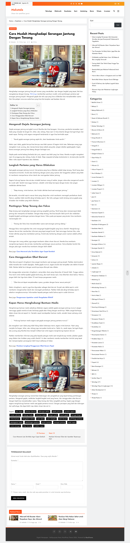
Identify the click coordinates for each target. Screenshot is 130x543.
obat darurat (63, 419)
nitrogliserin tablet (28, 419)
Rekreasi (94, 370)
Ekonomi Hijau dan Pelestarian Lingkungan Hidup (105, 91)
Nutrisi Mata (95, 295)
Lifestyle (94, 268)
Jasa (93, 197)
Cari (91, 20)
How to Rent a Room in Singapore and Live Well (106, 76)
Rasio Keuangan (96, 366)
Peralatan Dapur (96, 339)
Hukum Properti (96, 169)
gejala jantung (57, 411)
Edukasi (94, 122)
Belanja (94, 106)
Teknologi (48, 11)
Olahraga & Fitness (97, 299)
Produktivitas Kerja (97, 358)
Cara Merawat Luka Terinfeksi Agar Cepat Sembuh (36, 251)
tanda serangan (15, 426)
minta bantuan (14, 419)
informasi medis (41, 415)
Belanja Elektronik (97, 110)
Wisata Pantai (96, 398)
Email (38, 484)
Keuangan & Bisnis (97, 244)
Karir (75, 11)
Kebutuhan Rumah (97, 217)
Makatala (17, 10)
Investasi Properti (97, 189)
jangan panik (53, 415)
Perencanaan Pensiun (98, 354)
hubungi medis (28, 415)
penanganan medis (16, 422)
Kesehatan (67, 11)
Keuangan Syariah (97, 248)
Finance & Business (97, 142)
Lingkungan (95, 272)
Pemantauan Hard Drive (99, 311)
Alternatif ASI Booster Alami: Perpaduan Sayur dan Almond (31, 517)
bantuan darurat (31, 411)
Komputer (95, 256)
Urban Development (98, 390)
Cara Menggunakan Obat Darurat (22, 116)
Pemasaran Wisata (97, 319)
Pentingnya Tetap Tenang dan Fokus (23, 113)
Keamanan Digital (97, 213)
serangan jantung (59, 422)
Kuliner (94, 260)
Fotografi (94, 146)
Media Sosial (95, 284)
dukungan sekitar (44, 411)
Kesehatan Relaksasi (97, 236)
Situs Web (64, 484)
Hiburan (94, 165)
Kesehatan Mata (96, 228)
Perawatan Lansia (97, 343)
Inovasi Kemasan (97, 177)
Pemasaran (95, 315)
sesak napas (72, 422)
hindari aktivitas (15, 415)
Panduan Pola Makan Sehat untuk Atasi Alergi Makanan (71, 517)
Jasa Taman (95, 201)
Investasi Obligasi (97, 185)
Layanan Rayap (96, 264)
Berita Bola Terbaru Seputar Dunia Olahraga (105, 79)
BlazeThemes (89, 537)
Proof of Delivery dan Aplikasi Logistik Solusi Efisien (105, 84)
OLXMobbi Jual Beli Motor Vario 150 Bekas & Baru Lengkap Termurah (105, 58)
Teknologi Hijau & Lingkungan (101, 386)
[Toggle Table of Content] (37, 105)
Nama (13, 484)
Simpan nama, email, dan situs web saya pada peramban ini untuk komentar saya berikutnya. (42, 492)
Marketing (83, 11)
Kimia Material (96, 252)
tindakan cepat (39, 426)
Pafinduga (33, 94)
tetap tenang (27, 426)
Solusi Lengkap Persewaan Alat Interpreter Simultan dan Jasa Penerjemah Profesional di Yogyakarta (105, 39)
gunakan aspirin (70, 411)
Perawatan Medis (97, 347)
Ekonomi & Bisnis (97, 130)
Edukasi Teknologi (97, 126)
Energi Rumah (96, 138)
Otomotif (94, 303)
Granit (93, 161)
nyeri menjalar (51, 419)
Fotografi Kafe (96, 150)
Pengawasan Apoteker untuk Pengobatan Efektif (35, 297)
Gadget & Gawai (97, 154)
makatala (23, 522)
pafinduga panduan (76, 419)
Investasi (107, 11)
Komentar (14, 460)
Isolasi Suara (95, 193)
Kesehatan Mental (97, 232)
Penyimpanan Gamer (98, 335)
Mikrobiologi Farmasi (98, 287)
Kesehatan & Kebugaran (99, 224)
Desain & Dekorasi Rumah (99, 118)
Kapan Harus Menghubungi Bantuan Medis (25, 118)
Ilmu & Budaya (96, 173)
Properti (94, 362)
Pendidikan (95, 327)
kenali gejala (64, 415)
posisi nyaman (46, 422)
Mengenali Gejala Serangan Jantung (23, 108)
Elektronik (58, 11)
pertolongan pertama (32, 422)
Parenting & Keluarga (98, 307)
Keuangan (95, 240)
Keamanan (95, 209)
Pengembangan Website (99, 331)
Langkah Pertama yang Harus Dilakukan (24, 111)
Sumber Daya (96, 378)
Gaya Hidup (95, 157)
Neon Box (95, 291)
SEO (93, 374)
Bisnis (92, 11)
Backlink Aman (96, 102)
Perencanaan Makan (98, 350)
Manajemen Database (98, 276)
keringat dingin (76, 415)
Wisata (99, 11)
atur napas (19, 411)
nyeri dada (40, 419)
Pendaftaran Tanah (97, 323)
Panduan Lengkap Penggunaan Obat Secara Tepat (35, 346)
